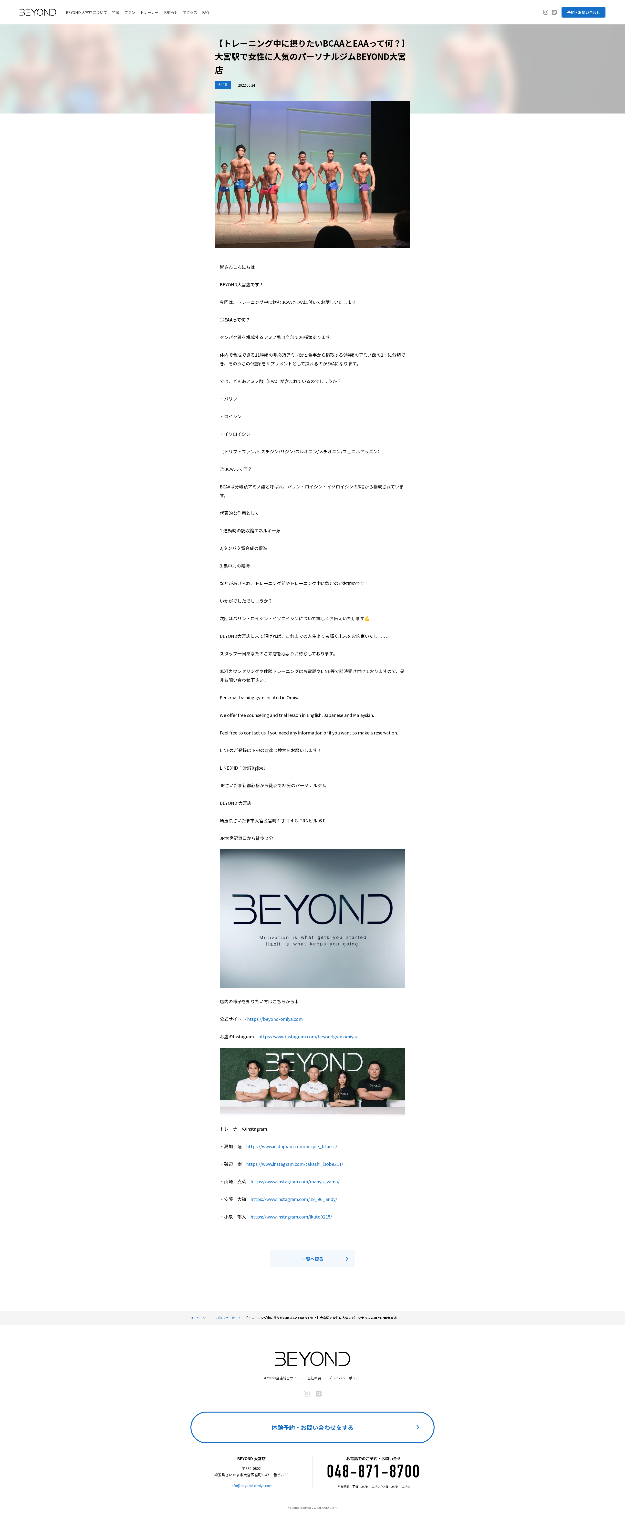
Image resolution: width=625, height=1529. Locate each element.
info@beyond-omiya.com (251, 1485)
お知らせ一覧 (225, 1317)
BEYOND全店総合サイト (281, 1377)
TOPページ (198, 1317)
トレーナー (149, 12)
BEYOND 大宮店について (86, 12)
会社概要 (314, 1377)
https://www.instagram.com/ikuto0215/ (291, 1216)
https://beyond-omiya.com (275, 1019)
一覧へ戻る (312, 1259)
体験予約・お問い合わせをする (312, 1427)
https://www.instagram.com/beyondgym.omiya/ (307, 1036)
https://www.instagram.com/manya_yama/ (295, 1181)
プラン (129, 12)
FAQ (205, 12)
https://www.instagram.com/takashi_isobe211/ (294, 1164)
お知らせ (170, 12)
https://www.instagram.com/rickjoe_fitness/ (291, 1146)
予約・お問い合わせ (583, 12)
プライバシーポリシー (345, 1377)
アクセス (190, 12)
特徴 (115, 12)
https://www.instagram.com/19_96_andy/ (293, 1199)
